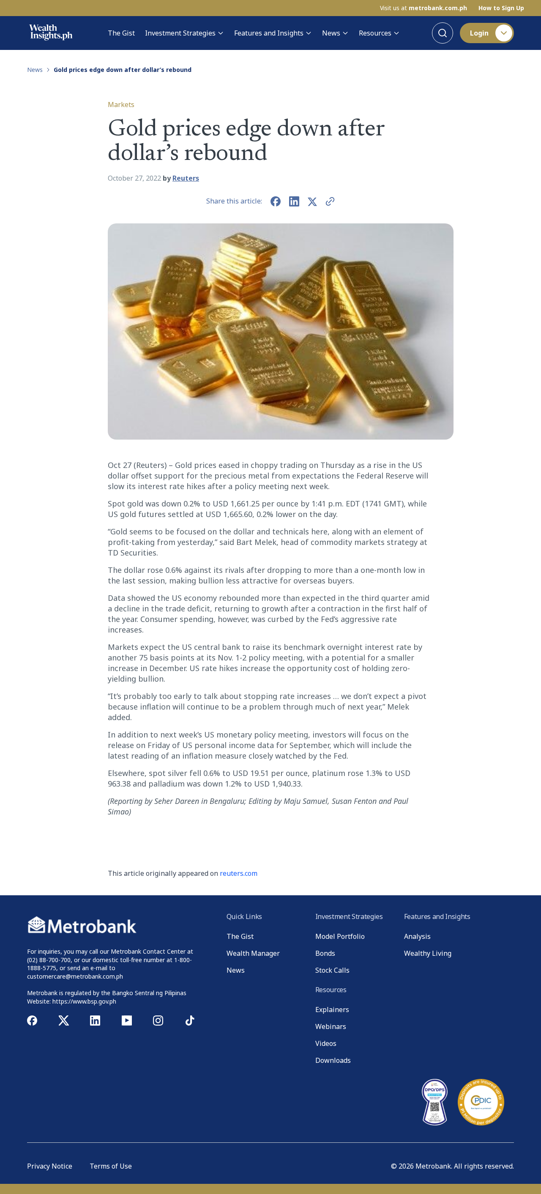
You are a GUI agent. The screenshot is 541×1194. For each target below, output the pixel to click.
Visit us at (423, 8)
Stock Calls (332, 970)
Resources (375, 33)
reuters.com (238, 873)
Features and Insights (268, 33)
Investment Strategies (180, 33)
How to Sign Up (501, 8)
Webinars (330, 1026)
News (331, 33)
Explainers (332, 1009)
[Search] (442, 33)
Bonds (325, 953)
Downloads (333, 1060)
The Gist (121, 33)
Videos (325, 1043)
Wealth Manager (253, 953)
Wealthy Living (427, 953)
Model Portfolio (340, 936)
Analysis (417, 936)
